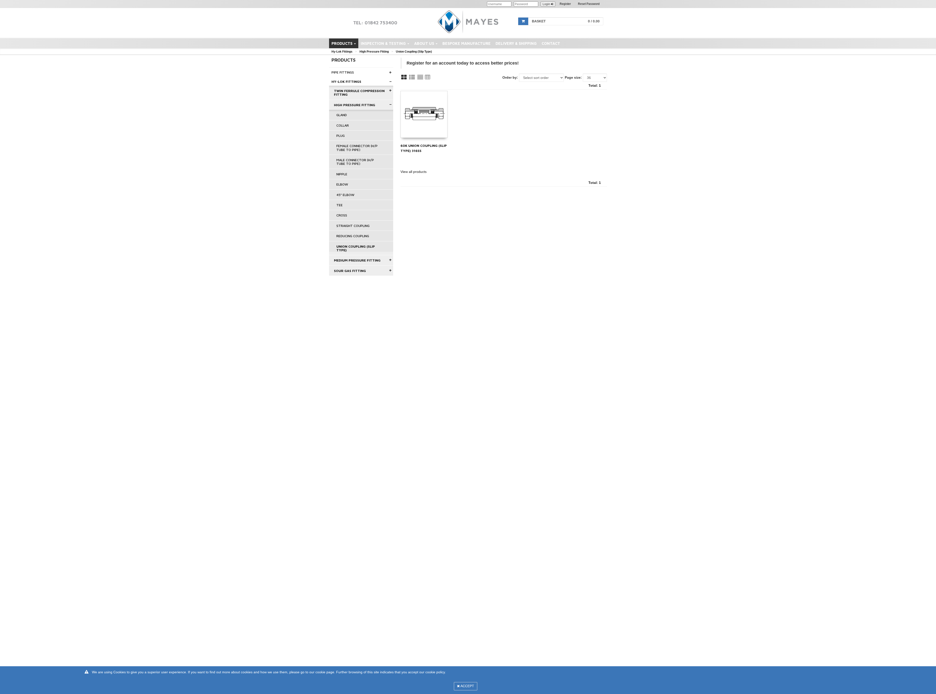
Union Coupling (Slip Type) (414, 51)
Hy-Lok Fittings (342, 51)
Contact (551, 43)
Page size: (573, 77)
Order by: (510, 77)
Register (565, 4)
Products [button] (342, 43)
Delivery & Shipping (516, 43)
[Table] (427, 77)
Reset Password (589, 4)
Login (547, 4)
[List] (412, 77)
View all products (413, 172)
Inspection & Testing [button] (384, 43)
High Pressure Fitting (374, 51)
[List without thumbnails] (420, 77)
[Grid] (403, 77)
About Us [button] (424, 43)
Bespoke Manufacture (466, 43)
